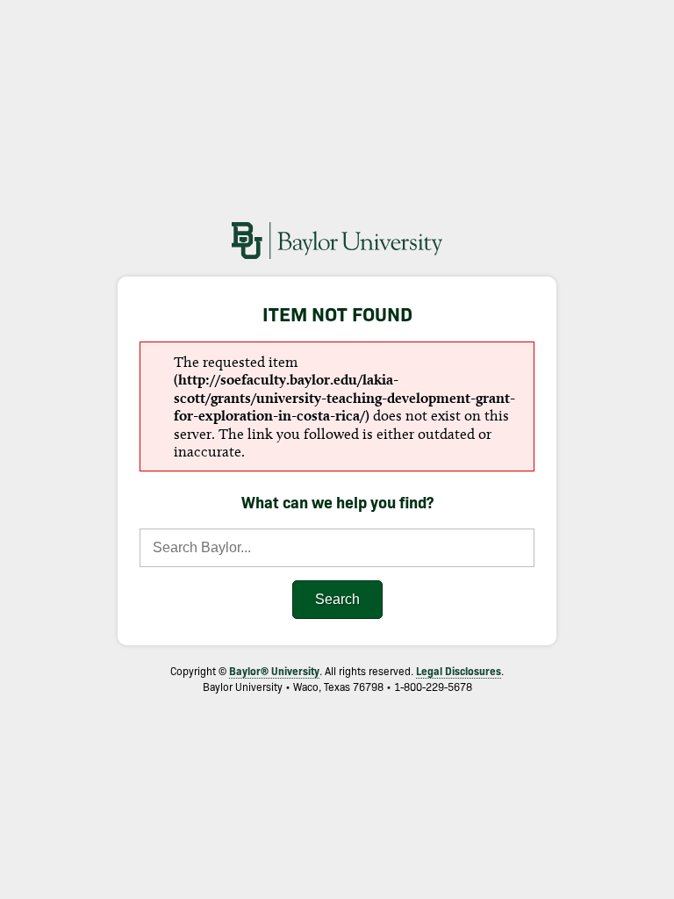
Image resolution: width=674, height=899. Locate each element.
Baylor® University (274, 670)
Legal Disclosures (458, 670)
